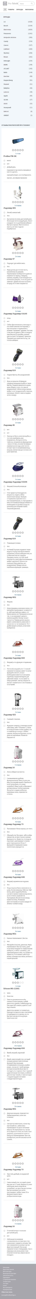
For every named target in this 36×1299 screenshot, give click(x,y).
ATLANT (18, 68)
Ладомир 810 (18, 371)
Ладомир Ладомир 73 (18, 824)
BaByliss (18, 88)
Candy (18, 41)
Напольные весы (8, 1275)
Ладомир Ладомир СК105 (18, 316)
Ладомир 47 (18, 260)
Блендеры (6, 1267)
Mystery (18, 53)
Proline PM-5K (18, 156)
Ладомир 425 (18, 715)
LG (18, 21)
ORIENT (18, 115)
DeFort (18, 111)
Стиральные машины (9, 1279)
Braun (18, 57)
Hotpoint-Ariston (18, 37)
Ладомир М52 (18, 935)
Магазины (29, 9)
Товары (11, 9)
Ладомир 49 (18, 427)
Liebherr (18, 49)
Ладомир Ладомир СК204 (18, 484)
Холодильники (7, 1289)
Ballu (18, 72)
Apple (18, 96)
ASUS (18, 103)
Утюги (5, 1285)
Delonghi (18, 61)
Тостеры (5, 1283)
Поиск (32, 4)
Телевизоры (7, 1281)
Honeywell (18, 107)
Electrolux (18, 29)
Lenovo (18, 92)
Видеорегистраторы (9, 1273)
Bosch (18, 25)
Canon (18, 45)
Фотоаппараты (7, 1287)
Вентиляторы (7, 1271)
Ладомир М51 (18, 601)
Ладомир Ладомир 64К (18, 879)
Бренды (19, 9)
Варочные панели (8, 1269)
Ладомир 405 (18, 207)
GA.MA (18, 99)
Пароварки (6, 1277)
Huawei (18, 84)
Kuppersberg (18, 80)
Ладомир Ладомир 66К (18, 660)
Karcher (18, 76)
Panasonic (18, 33)
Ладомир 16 (18, 769)
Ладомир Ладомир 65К (18, 1052)
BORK (18, 64)
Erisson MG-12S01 (18, 992)
